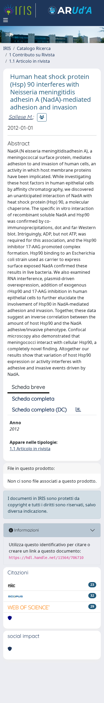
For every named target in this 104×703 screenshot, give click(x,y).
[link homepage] (19, 10)
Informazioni (26, 530)
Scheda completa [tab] (33, 398)
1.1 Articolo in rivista (29, 61)
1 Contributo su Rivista (32, 55)
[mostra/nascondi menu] (5, 20)
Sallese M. (21, 116)
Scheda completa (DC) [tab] (39, 409)
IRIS (7, 48)
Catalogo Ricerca (34, 48)
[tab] (78, 409)
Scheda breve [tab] (28, 387)
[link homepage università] (70, 10)
